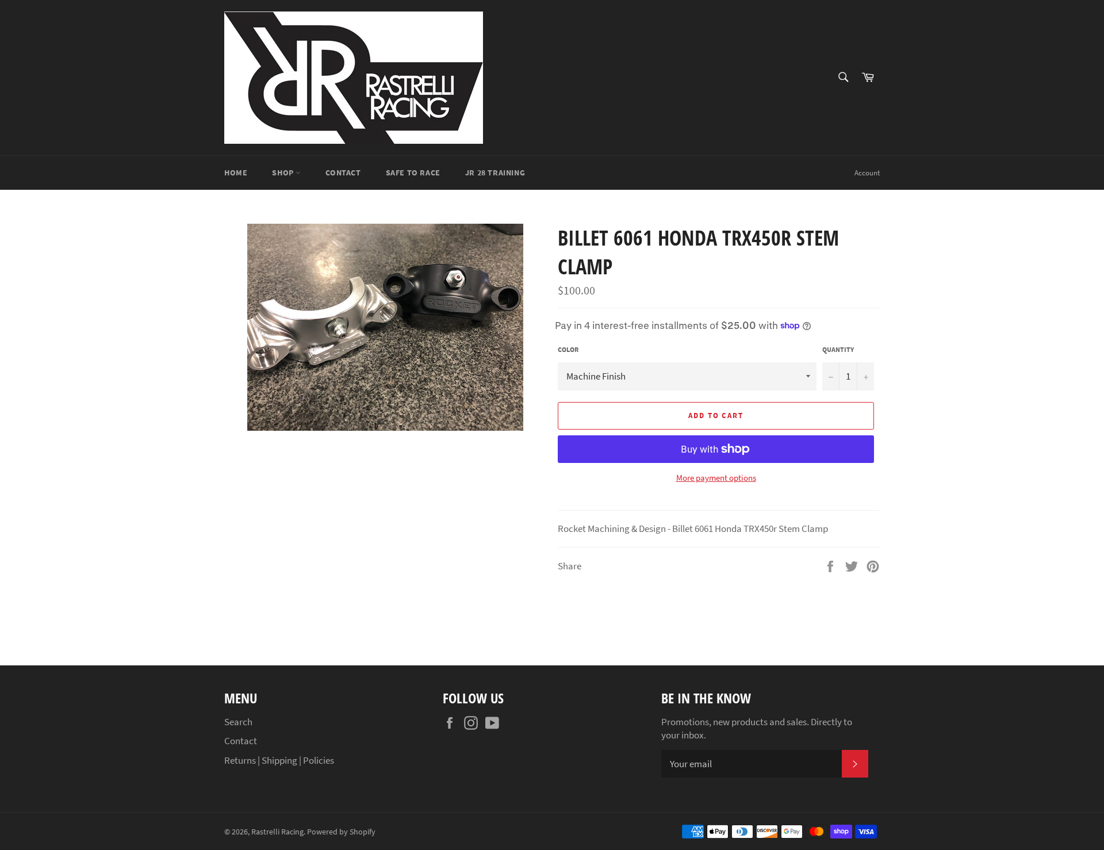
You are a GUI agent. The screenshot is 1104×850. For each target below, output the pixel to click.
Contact (343, 172)
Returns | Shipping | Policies (279, 760)
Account (867, 173)
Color (568, 349)
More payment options (716, 477)
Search (238, 721)
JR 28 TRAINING (495, 172)
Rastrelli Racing (277, 832)
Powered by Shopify (341, 832)
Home (235, 172)
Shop (284, 172)
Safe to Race (413, 172)
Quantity (838, 349)
